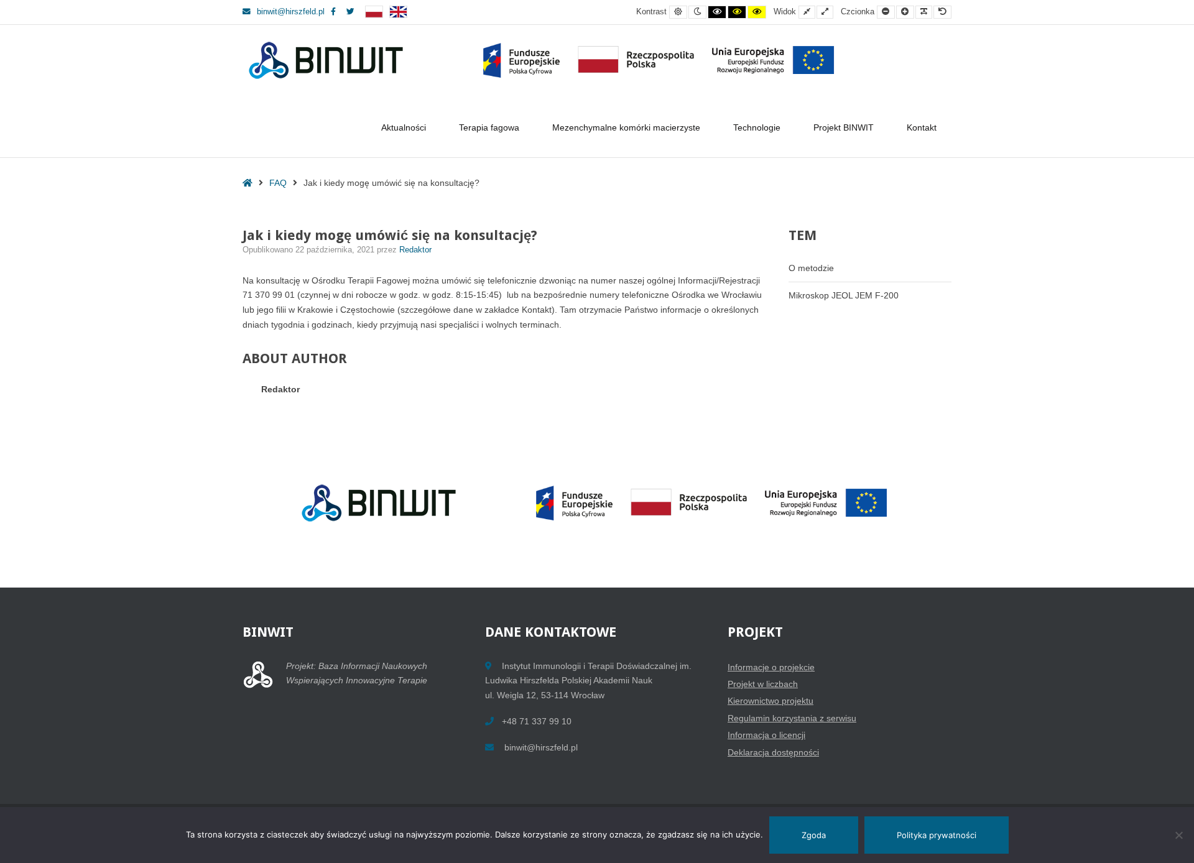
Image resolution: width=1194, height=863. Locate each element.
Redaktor (415, 250)
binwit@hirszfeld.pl (291, 11)
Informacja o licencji (766, 735)
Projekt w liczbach (763, 684)
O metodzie (811, 268)
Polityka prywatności (936, 835)
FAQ (278, 183)
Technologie (756, 127)
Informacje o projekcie (771, 667)
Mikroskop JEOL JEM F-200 (844, 295)
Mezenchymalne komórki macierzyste (626, 127)
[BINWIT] (544, 60)
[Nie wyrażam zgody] (1178, 835)
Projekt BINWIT (843, 127)
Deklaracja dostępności (773, 752)
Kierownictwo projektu (770, 701)
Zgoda (814, 835)
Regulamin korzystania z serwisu (792, 718)
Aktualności (403, 127)
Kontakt (922, 127)
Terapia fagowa (489, 127)
